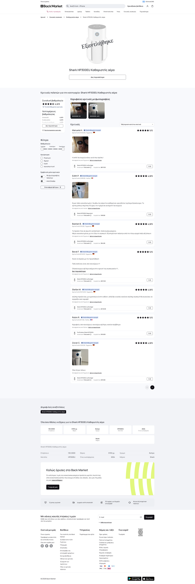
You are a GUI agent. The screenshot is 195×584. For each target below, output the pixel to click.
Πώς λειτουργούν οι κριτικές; (52, 130)
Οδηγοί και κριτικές (66, 559)
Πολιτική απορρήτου (105, 540)
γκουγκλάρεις (57, 480)
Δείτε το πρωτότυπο (96, 160)
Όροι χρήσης (103, 534)
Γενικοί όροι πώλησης (106, 537)
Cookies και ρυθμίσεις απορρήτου (106, 544)
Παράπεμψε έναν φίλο (87, 534)
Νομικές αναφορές (105, 553)
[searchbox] (97, 6)
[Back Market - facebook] (46, 545)
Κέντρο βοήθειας (65, 556)
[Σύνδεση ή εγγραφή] (147, 6)
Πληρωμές (63, 545)
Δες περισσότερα (79, 271)
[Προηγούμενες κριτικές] (147, 387)
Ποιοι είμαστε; (45, 534)
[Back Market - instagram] (42, 545)
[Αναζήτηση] (67, 6)
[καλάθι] (152, 6)
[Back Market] (51, 6)
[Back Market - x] (51, 545)
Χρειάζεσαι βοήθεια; (135, 6)
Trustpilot (122, 534)
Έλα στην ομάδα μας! (47, 542)
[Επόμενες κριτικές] (152, 387)
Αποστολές (63, 548)
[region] (112, 111)
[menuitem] (69, 11)
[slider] (42, 149)
